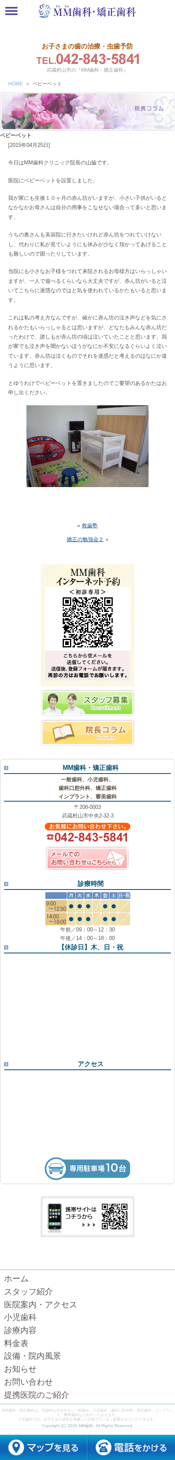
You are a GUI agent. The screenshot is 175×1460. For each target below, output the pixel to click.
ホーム (16, 1278)
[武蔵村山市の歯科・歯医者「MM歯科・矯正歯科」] (87, 17)
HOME (15, 84)
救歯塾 (90, 525)
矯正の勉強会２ (85, 539)
